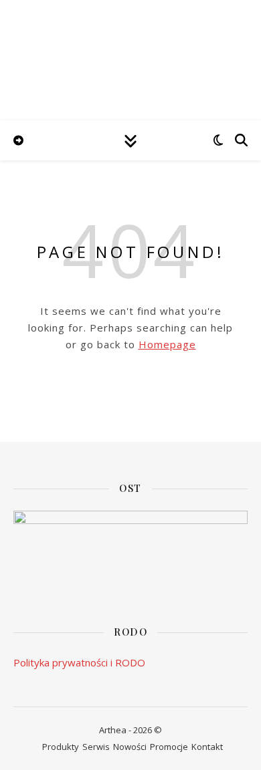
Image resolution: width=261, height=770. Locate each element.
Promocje (169, 747)
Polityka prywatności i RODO (79, 662)
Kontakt (207, 747)
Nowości (130, 747)
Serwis (96, 747)
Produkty (60, 747)
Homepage (167, 344)
